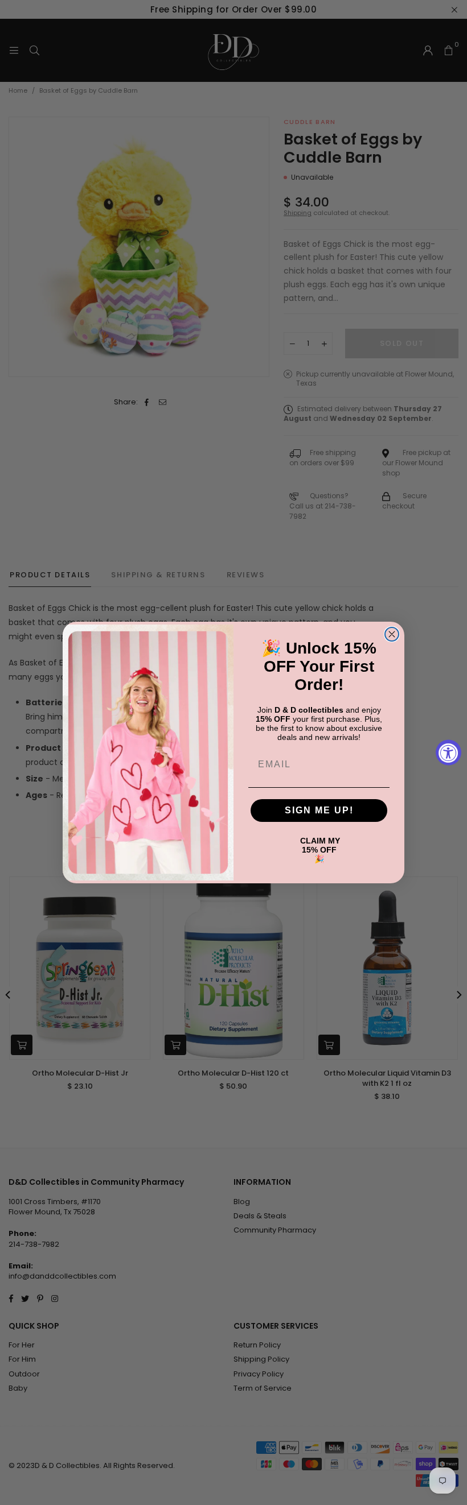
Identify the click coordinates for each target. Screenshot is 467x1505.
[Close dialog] (392, 634)
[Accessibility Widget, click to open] (448, 753)
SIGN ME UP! (319, 810)
